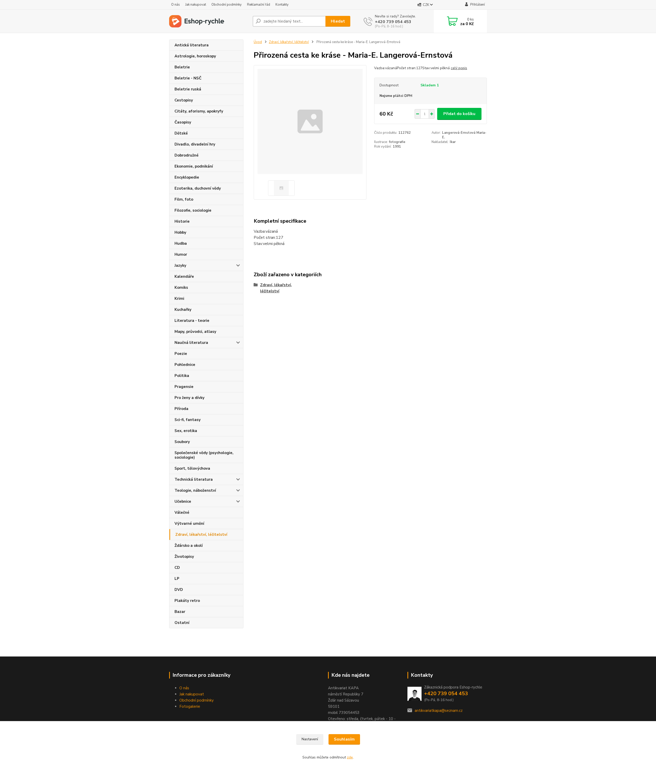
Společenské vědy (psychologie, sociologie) (204, 455)
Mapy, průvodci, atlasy (195, 331)
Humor (181, 254)
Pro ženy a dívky (189, 397)
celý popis (459, 68)
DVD (179, 589)
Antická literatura (192, 45)
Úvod (258, 42)
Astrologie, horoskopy (195, 56)
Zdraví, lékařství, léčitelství (201, 534)
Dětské (181, 133)
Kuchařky (183, 309)
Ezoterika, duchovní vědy (198, 188)
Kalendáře (184, 276)
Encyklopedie (187, 177)
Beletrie (182, 67)
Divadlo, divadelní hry (195, 144)
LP (177, 578)
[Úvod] (209, 21)
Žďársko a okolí (189, 545)
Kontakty (282, 4)
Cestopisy (184, 100)
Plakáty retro (187, 600)
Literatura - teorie (192, 320)
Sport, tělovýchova (192, 468)
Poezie (181, 353)
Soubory (182, 441)
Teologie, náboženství (195, 490)
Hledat (338, 21)
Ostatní (182, 622)
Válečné (182, 512)
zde (350, 757)
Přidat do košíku (459, 114)
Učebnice (183, 501)
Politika (182, 375)
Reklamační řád (258, 4)
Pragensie (184, 386)
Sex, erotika (186, 430)
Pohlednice (185, 364)
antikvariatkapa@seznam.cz (439, 710)
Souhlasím (344, 739)
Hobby (180, 232)
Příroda (181, 408)
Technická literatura (194, 479)
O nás (175, 4)
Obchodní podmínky (226, 4)
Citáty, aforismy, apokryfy (199, 111)
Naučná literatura (191, 342)
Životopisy (184, 556)
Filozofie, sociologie (193, 210)
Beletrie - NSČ (188, 78)
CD (177, 567)
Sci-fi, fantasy (188, 419)
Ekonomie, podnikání (194, 166)
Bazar (180, 611)
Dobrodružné (187, 155)
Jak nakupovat (195, 4)
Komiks (181, 287)
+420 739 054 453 (393, 22)
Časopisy (183, 122)
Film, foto (184, 199)
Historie (182, 221)
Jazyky (180, 265)
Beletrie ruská (188, 89)
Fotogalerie (189, 706)
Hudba (181, 243)
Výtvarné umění (189, 523)
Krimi (179, 298)
